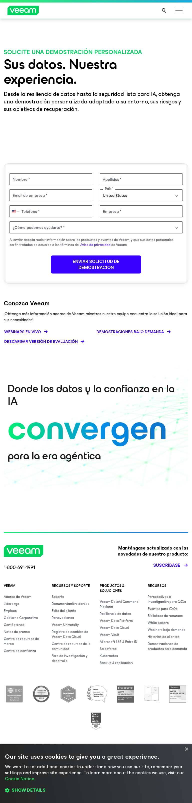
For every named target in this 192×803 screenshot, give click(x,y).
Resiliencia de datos (115, 614)
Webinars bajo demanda (167, 630)
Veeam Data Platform (116, 621)
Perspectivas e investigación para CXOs (167, 599)
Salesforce (108, 649)
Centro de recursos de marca (21, 641)
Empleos (10, 611)
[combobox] (141, 195)
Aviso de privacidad (95, 245)
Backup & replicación (116, 663)
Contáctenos (14, 625)
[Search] (164, 10)
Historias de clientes (164, 637)
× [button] (186, 749)
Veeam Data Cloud (114, 628)
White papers (158, 623)
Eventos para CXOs (163, 609)
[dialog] (96, 773)
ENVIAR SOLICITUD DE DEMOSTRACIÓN (96, 264)
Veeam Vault (109, 635)
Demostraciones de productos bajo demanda (167, 646)
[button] (96, 790)
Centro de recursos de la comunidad (71, 646)
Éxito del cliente (64, 611)
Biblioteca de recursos (165, 616)
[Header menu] (179, 10)
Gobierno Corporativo (21, 618)
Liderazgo (11, 604)
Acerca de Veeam (18, 597)
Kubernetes (109, 656)
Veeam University (65, 625)
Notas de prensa (17, 632)
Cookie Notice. (20, 778)
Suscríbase (166, 565)
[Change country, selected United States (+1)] (15, 211)
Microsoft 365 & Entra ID (118, 642)
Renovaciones (63, 618)
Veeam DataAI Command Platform (119, 604)
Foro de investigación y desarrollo (70, 658)
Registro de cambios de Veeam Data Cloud (70, 634)
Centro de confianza (20, 651)
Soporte (58, 597)
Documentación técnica (71, 604)
